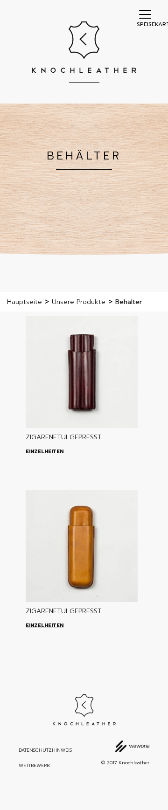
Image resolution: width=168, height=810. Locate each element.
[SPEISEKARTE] (145, 14)
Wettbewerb (34, 765)
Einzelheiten (44, 452)
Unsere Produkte (78, 302)
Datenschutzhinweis (45, 750)
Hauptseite (24, 302)
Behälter (128, 302)
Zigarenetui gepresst (64, 437)
